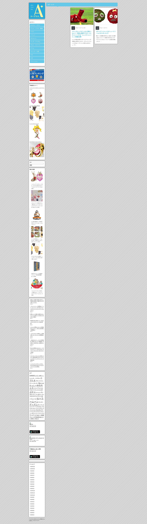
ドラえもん (38, 406)
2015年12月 (32, 466)
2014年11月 (32, 492)
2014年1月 (32, 514)
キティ (34, 394)
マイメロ (33, 411)
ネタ (31, 58)
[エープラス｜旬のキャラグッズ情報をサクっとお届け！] (37, 18)
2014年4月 (32, 508)
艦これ (37, 418)
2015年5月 (32, 479)
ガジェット (33, 38)
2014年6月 (32, 503)
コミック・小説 (34, 51)
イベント (32, 35)
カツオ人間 (40, 389)
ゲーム (32, 48)
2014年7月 (32, 501)
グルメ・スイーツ (35, 45)
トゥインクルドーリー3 (34, 123)
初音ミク (39, 415)
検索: (31, 162)
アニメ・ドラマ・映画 (36, 28)
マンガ (40, 411)
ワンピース (33, 415)
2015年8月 (32, 473)
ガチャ (33, 392)
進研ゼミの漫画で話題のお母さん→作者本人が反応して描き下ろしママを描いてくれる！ (37, 301)
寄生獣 (37, 417)
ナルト (34, 408)
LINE (40, 375)
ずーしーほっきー (34, 383)
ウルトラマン (33, 389)
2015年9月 (32, 470)
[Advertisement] (57, 17)
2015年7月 (32, 475)
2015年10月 (32, 468)
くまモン (37, 378)
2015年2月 (32, 486)
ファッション (34, 61)
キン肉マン (38, 394)
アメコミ (40, 388)
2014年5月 (32, 505)
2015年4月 (32, 481)
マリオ (37, 411)
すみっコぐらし (39, 380)
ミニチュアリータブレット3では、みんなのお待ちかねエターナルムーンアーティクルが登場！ (37, 365)
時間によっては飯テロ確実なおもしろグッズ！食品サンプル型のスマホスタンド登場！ (37, 315)
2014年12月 (32, 490)
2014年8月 (32, 499)
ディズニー (35, 404)
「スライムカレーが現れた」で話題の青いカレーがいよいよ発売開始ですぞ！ (37, 335)
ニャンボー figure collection (35, 105)
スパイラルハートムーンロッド (35, 141)
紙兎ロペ (33, 418)
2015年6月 (32, 477)
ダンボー (41, 402)
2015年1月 (32, 488)
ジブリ (38, 396)
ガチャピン (38, 392)
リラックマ (41, 413)
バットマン (39, 408)
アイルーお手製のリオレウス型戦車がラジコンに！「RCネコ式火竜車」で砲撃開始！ (37, 328)
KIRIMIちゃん (34, 375)
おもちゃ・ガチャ (35, 25)
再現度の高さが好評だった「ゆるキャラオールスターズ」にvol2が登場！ (37, 322)
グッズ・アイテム (35, 41)
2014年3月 (32, 510)
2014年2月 (32, 512)
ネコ (31, 54)
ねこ (40, 383)
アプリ (32, 31)
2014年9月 (32, 497)
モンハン (35, 413)
